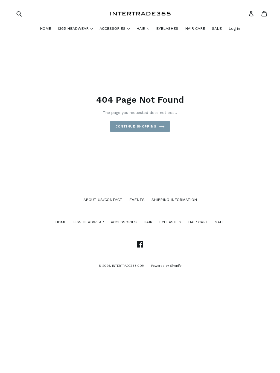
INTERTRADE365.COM (128, 266)
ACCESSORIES (113, 28)
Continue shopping (135, 126)
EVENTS (137, 199)
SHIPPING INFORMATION (174, 199)
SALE (217, 28)
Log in (234, 28)
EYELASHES (167, 28)
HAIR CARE (195, 28)
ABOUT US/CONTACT (102, 199)
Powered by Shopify (166, 266)
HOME (45, 28)
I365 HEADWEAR (74, 28)
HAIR (141, 28)
